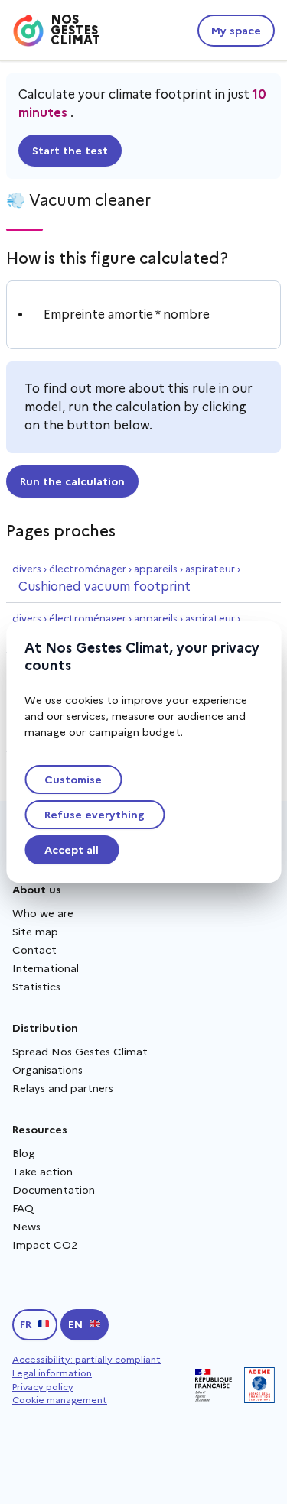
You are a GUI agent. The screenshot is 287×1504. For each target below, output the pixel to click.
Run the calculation (72, 481)
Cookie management (59, 1399)
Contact (34, 950)
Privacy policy (42, 1386)
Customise (73, 779)
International (45, 968)
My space (236, 30)
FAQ (23, 1208)
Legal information (52, 1373)
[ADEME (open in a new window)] (259, 1385)
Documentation (53, 1190)
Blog (23, 1153)
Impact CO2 (45, 1245)
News (26, 1226)
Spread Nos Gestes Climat (80, 1051)
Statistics (36, 986)
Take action (42, 1171)
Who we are (42, 913)
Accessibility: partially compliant (86, 1359)
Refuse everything (94, 815)
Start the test (70, 150)
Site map (35, 931)
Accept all (71, 850)
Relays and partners (62, 1088)
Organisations (47, 1070)
